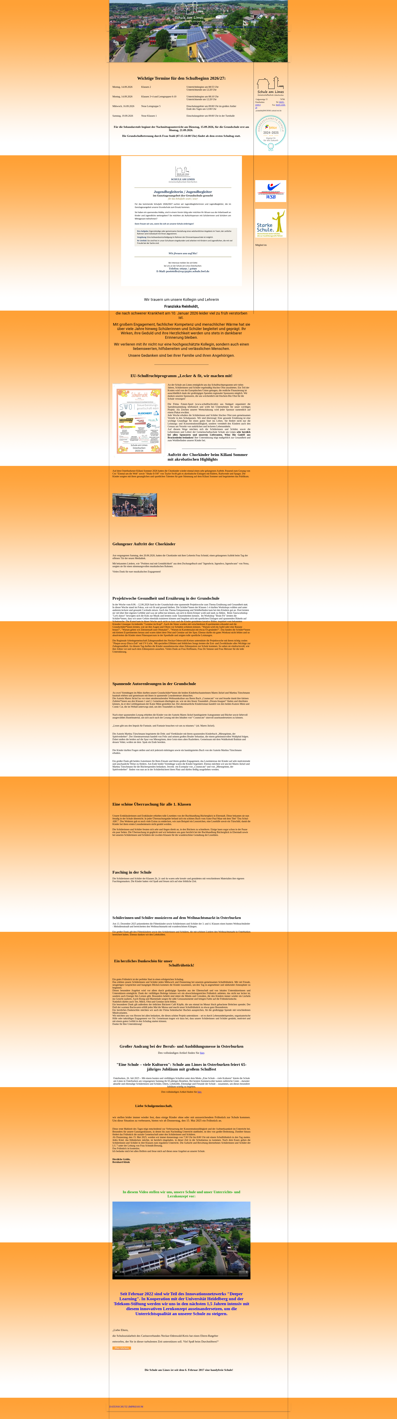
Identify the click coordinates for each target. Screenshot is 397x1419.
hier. (200, 1092)
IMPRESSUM (136, 1406)
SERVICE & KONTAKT (246, 27)
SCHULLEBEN (187, 27)
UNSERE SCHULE (164, 27)
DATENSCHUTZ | (119, 1406)
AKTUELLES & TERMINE (214, 27)
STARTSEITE (143, 27)
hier (202, 1052)
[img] (198, 31)
